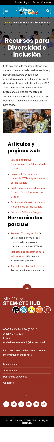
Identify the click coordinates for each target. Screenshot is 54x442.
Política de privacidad (15, 376)
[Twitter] (14, 404)
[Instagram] (21, 404)
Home (7, 22)
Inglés (27, 2)
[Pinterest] (44, 404)
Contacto (46, 2)
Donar (36, 2)
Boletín (18, 2)
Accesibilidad (10, 370)
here (29, 354)
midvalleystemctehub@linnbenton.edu (24, 342)
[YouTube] (29, 404)
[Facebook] (6, 404)
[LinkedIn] (36, 404)
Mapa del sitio (11, 364)
